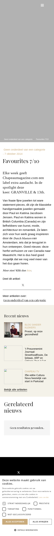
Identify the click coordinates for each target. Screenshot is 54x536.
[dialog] (27, 505)
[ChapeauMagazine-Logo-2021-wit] (16, 463)
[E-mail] (7, 285)
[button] (36, 5)
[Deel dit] (15, 285)
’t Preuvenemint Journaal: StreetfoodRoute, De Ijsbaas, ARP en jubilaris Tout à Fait (36, 355)
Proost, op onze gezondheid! (33, 333)
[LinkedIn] (38, 472)
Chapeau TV (32, 371)
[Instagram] (28, 472)
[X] (18, 472)
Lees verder (44, 497)
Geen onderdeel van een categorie (24, 300)
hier (28, 270)
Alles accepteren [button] (15, 521)
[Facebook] (8, 472)
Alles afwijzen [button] (40, 521)
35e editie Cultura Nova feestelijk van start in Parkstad (35, 378)
